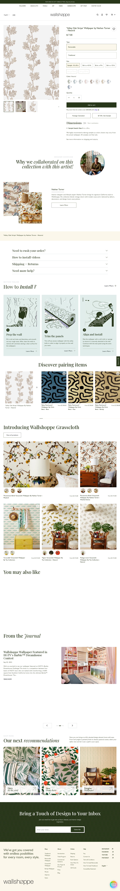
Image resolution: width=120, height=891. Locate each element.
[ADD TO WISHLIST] (113, 28)
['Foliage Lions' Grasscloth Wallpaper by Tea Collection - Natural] (83, 553)
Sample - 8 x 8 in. (73, 65)
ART (53, 6)
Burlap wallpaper (49, 869)
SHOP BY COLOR (96, 6)
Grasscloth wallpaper (48, 864)
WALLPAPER (22, 6)
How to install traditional (90, 866)
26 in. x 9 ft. (99, 65)
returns (95, 139)
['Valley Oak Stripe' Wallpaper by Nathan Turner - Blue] (108, 81)
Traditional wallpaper (48, 854)
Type (68, 42)
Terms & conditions (88, 860)
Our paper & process (61, 866)
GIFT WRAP (83, 6)
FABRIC (61, 6)
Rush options (74, 860)
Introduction (61, 853)
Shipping (72, 853)
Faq (84, 853)
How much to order (74, 864)
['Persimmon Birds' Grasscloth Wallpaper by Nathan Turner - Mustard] (6, 491)
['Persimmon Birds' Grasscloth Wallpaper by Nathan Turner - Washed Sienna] (19, 491)
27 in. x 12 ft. (71, 71)
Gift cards (73, 868)
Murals (46, 872)
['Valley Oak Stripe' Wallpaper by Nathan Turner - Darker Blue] (69, 87)
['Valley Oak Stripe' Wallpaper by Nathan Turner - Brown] (91, 81)
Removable (71, 47)
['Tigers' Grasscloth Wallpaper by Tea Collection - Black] (51, 553)
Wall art (47, 875)
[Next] (72, 725)
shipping (87, 139)
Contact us (86, 856)
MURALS (45, 6)
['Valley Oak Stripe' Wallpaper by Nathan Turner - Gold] (103, 81)
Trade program (62, 856)
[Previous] (47, 725)
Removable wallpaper (48, 859)
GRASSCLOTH (34, 6)
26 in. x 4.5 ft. (86, 65)
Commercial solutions (61, 861)
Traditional (71, 55)
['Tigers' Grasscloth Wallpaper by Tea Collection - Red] (58, 553)
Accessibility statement (89, 869)
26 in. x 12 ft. (110, 65)
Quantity (69, 93)
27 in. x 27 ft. (84, 71)
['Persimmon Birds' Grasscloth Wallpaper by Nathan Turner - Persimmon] (13, 491)
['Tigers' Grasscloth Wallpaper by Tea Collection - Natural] (45, 553)
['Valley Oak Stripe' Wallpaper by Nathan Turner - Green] (69, 81)
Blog (59, 873)
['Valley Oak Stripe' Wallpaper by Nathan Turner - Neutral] (97, 81)
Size (68, 61)
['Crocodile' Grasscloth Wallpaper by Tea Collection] (6, 553)
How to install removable (90, 863)
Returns (72, 856)
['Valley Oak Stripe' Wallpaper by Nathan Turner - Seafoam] (75, 81)
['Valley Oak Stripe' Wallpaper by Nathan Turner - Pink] (86, 81)
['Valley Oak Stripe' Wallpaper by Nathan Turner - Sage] (80, 81)
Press (59, 870)
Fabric (46, 878)
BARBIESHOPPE (72, 6)
